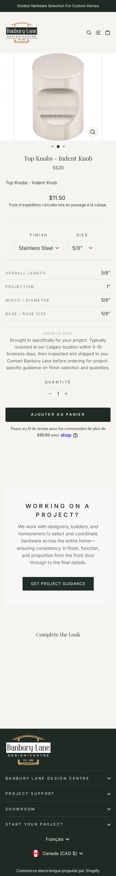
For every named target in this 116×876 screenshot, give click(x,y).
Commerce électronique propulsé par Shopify (58, 870)
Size (82, 235)
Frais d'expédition (25, 205)
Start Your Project (34, 824)
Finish (39, 235)
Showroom (20, 809)
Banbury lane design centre (47, 778)
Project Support (30, 793)
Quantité (58, 382)
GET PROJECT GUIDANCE (58, 583)
